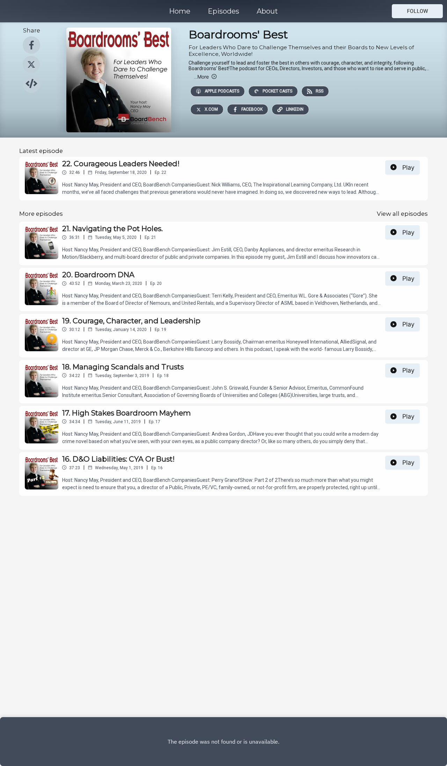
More (201, 77)
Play (408, 167)
